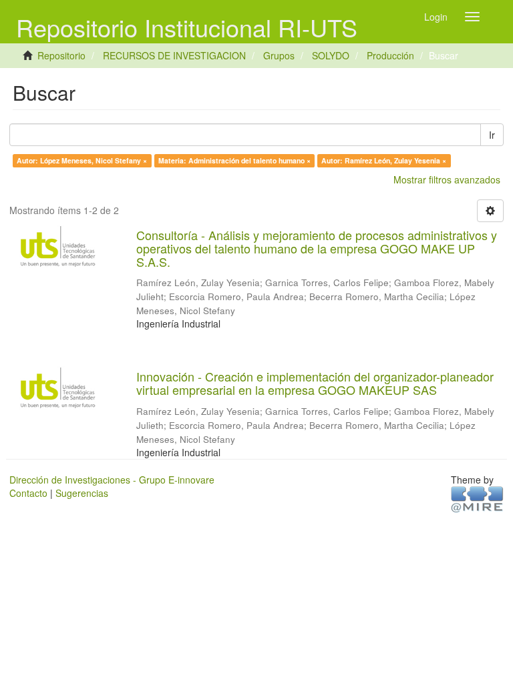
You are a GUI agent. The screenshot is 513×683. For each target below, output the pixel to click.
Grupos (279, 55)
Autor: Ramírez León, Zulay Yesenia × (383, 160)
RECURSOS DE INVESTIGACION (174, 55)
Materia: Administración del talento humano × (234, 160)
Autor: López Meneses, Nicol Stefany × (82, 160)
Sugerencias (81, 493)
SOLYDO (330, 55)
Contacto (28, 493)
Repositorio (61, 55)
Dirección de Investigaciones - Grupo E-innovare (111, 479)
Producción (390, 55)
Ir (492, 134)
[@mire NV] (477, 498)
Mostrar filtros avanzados (446, 179)
